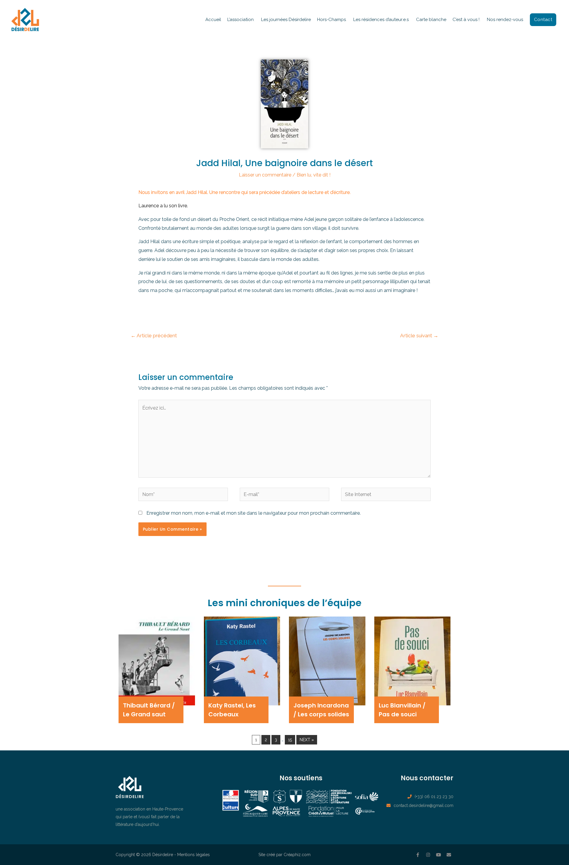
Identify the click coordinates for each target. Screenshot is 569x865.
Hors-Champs (331, 19)
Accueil (213, 19)
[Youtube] (438, 854)
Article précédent (154, 335)
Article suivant (419, 335)
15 (290, 739)
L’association (240, 19)
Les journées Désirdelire (286, 19)
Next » (307, 739)
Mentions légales (193, 854)
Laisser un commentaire (265, 175)
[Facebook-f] (417, 854)
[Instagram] (428, 854)
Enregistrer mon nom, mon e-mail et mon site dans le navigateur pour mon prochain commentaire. (253, 513)
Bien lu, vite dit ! (313, 175)
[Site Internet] (386, 495)
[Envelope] (449, 854)
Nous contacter (427, 778)
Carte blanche (431, 19)
